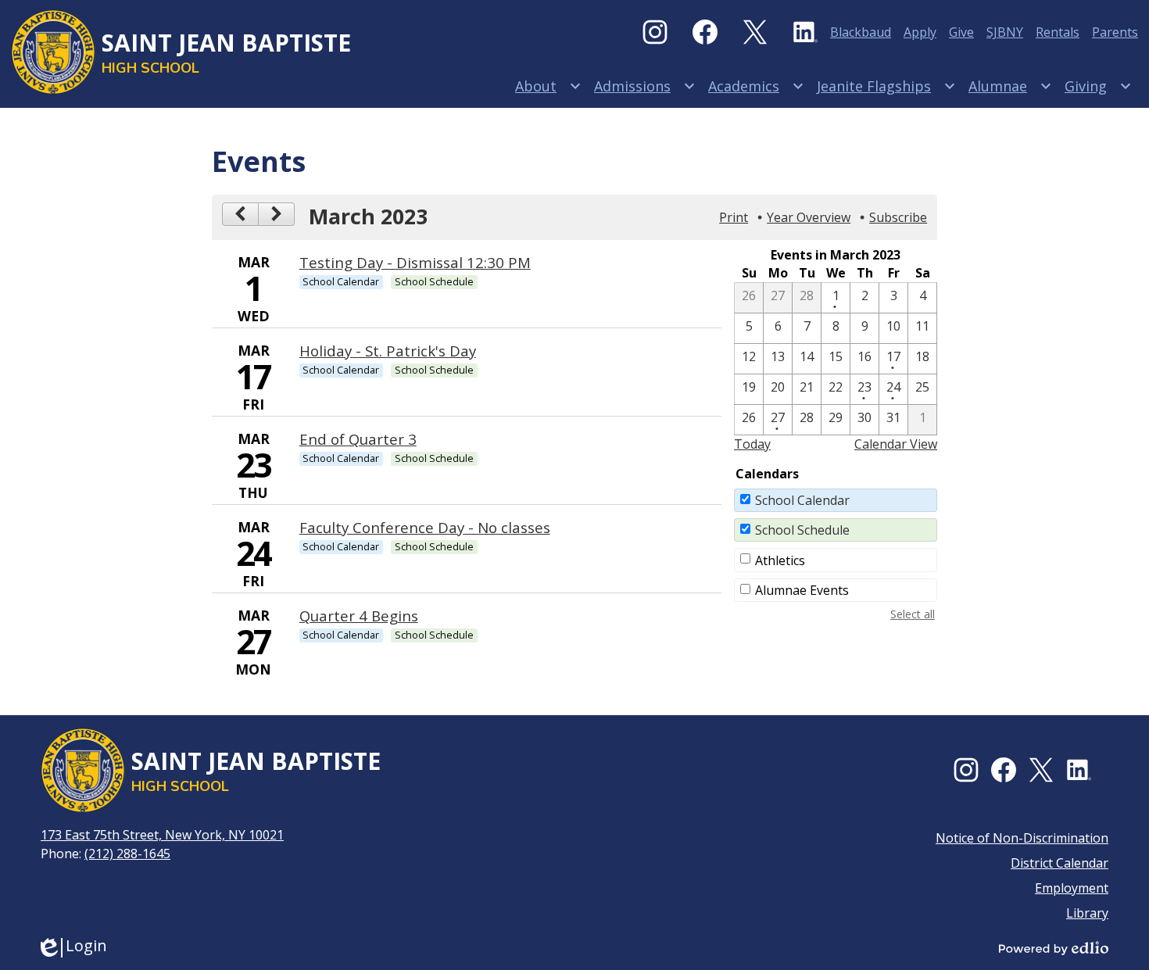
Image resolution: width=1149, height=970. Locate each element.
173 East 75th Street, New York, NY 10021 (162, 834)
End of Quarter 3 (358, 439)
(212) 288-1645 (127, 853)
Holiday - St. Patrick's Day (387, 350)
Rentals (1057, 32)
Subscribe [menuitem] (898, 217)
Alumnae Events (802, 590)
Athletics (780, 560)
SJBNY (1004, 32)
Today (752, 444)
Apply (920, 32)
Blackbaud (860, 32)
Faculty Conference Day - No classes (424, 527)
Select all (912, 614)
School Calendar (802, 500)
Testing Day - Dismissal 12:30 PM (415, 262)
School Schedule (802, 530)
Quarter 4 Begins (358, 615)
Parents (1115, 32)
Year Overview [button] (808, 217)
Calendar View (895, 444)
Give (961, 32)
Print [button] (733, 217)
